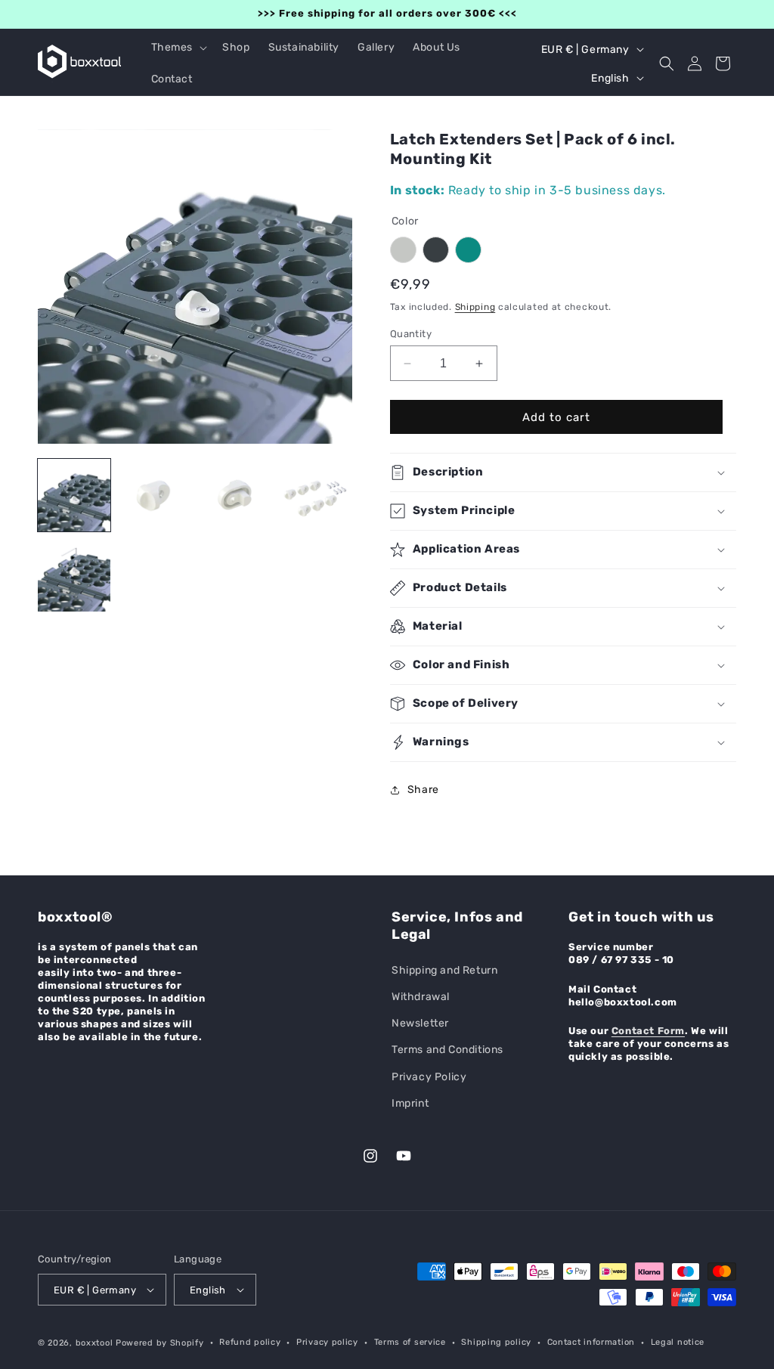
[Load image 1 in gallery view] (74, 495)
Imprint (410, 1103)
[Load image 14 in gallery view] (314, 495)
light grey (403, 250)
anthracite (436, 250)
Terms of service (410, 1342)
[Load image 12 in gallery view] (154, 495)
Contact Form (648, 1030)
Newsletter (420, 1023)
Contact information (591, 1342)
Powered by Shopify (160, 1343)
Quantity (411, 333)
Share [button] (423, 789)
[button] (178, 47)
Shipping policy (496, 1342)
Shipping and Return (444, 970)
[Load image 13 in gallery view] (234, 495)
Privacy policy (327, 1342)
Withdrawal (421, 996)
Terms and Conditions (447, 1049)
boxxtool (94, 1343)
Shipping (475, 307)
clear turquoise (468, 250)
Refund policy (249, 1342)
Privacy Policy (429, 1076)
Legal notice (677, 1342)
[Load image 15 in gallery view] (74, 575)
